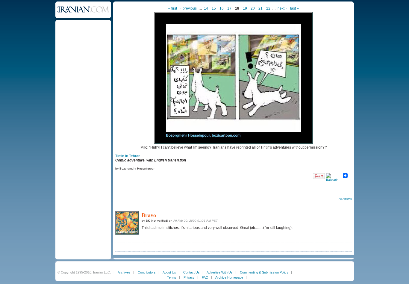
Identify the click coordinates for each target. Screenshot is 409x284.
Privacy (189, 277)
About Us (169, 272)
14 (206, 8)
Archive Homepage (229, 277)
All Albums (345, 198)
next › (282, 8)
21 (260, 8)
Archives (124, 272)
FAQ (205, 277)
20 (253, 8)
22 (268, 8)
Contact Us (191, 272)
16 (221, 8)
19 (245, 8)
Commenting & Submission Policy (264, 272)
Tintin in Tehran (127, 156)
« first (172, 8)
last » (294, 8)
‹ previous (189, 8)
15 (214, 8)
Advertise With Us (220, 272)
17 (229, 8)
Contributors (147, 272)
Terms (171, 277)
